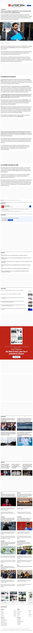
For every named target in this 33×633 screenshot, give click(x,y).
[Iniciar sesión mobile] (31, 5)
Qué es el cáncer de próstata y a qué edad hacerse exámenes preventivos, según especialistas (13, 298)
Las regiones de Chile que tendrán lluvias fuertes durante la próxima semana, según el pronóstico (7, 519)
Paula (18, 565)
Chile (1, 492)
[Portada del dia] (16, 343)
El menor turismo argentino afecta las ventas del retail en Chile (24, 508)
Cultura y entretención (21, 541)
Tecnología (3, 541)
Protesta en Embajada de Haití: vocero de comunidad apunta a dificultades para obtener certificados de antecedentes (15, 271)
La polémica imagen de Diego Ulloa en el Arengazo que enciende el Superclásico (23, 533)
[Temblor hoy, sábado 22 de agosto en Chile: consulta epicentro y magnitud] (30, 291)
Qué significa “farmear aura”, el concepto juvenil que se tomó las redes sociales (8, 420)
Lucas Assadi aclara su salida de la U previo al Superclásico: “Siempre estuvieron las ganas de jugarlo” (24, 519)
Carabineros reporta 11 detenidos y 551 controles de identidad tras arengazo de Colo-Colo (15, 268)
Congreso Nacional (13, 200)
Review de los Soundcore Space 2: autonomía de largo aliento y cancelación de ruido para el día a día (8, 561)
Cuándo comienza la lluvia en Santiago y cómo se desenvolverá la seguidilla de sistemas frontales (8, 533)
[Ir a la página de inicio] (16, 5)
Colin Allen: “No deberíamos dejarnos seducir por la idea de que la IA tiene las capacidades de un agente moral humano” (13, 302)
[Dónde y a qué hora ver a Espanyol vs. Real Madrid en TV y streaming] (30, 295)
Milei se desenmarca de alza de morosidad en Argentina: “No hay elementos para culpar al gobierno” (8, 585)
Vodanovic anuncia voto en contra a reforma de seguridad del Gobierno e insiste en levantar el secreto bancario (16, 258)
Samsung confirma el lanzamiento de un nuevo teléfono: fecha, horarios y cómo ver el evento (8, 543)
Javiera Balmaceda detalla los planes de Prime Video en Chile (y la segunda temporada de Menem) (24, 561)
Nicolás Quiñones (5, 21)
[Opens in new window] (22, 601)
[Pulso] (13, 601)
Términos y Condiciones (11, 211)
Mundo (2, 565)
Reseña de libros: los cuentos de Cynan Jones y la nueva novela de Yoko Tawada (23, 543)
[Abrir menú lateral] (1, 5)
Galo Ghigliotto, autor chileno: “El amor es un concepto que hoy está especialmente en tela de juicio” (24, 557)
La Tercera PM (3, 9)
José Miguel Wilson (11, 21)
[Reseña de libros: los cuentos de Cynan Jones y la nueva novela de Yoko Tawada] (24, 550)
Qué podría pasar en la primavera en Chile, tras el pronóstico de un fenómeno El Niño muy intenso (24, 420)
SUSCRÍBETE (16, 357)
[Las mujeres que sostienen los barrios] (24, 574)
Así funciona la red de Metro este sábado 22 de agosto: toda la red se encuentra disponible (27, 467)
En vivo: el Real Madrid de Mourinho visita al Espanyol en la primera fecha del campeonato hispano (24, 537)
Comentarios (7, 43)
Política (5, 200)
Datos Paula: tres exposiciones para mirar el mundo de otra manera (24, 585)
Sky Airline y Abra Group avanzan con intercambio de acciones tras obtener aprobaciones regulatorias (24, 495)
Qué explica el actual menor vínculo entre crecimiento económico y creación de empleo (24, 513)
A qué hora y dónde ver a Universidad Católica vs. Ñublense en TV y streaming (5, 466)
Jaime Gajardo (9, 200)
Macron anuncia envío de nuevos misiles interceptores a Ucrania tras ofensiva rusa (14, 255)
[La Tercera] (5, 601)
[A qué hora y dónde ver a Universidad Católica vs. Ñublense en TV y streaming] (6, 473)
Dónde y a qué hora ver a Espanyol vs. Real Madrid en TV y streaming (16, 466)
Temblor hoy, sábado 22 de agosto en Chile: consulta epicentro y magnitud (12, 290)
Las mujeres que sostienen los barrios (24, 566)
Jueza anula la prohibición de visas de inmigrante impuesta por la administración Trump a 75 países (16, 265)
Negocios (18, 492)
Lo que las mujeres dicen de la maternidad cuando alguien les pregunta (24, 581)
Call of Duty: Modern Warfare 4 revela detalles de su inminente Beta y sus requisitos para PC (8, 557)
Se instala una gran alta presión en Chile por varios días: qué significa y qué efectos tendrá (8, 433)
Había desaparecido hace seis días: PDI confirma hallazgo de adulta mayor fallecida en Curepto (14, 309)
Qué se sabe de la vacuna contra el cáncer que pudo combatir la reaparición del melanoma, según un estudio (24, 434)
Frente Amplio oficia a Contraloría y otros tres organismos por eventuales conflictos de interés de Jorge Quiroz (16, 262)
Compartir (3, 43)
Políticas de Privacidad (17, 211)
